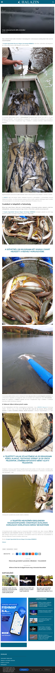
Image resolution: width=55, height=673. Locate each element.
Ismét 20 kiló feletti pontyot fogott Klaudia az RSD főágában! (44, 620)
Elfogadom (24, 669)
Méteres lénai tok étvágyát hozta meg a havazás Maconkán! (27, 567)
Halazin (4, 542)
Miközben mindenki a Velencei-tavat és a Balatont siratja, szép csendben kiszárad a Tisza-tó (45, 637)
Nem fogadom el (36, 669)
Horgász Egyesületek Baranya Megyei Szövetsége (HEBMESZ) (18, 43)
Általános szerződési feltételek (8, 660)
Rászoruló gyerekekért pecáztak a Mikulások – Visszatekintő (27, 561)
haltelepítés (10, 549)
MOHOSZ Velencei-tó (43, 407)
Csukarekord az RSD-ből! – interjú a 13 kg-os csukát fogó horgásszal (27, 589)
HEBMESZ (5, 197)
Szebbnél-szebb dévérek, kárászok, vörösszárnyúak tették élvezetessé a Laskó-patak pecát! (9, 590)
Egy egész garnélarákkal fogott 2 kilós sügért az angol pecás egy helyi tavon (45, 589)
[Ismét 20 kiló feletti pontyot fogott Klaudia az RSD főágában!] (33, 620)
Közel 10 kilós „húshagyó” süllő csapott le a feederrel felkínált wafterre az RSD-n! (44, 628)
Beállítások (47, 669)
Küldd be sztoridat (5, 662)
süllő (15, 549)
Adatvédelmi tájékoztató (6, 658)
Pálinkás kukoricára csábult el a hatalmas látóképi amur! (45, 611)
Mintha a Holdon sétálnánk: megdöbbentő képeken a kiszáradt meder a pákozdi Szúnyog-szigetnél (44, 604)
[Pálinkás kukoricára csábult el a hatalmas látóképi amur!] (33, 612)
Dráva (4, 549)
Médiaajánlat (4, 664)
